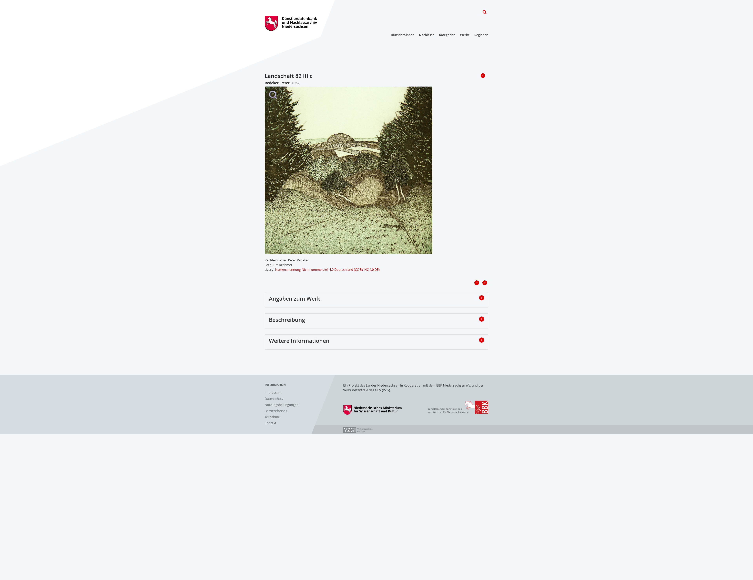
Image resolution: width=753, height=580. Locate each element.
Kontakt (270, 423)
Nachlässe (426, 35)
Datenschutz (274, 399)
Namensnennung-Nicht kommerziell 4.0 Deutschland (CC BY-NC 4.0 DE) (327, 269)
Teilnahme (272, 417)
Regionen (481, 35)
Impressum (273, 392)
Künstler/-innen (402, 35)
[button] (481, 297)
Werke (465, 35)
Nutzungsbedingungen (281, 405)
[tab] (376, 299)
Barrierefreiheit (276, 411)
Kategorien (447, 35)
